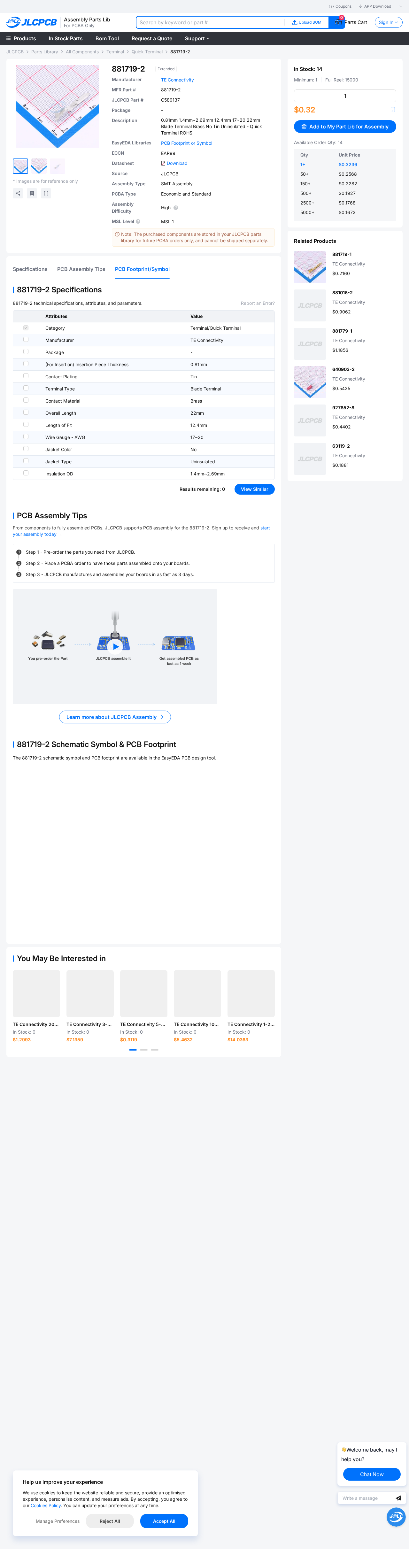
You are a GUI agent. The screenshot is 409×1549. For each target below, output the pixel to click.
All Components (82, 51)
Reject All (110, 1521)
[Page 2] (144, 1050)
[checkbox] (25, 327)
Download (177, 163)
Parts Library (44, 51)
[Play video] (115, 647)
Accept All (164, 1521)
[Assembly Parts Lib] (31, 22)
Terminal (115, 51)
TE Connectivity (177, 79)
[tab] (30, 269)
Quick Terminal (147, 51)
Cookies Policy (46, 1505)
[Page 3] (154, 1050)
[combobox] (210, 22)
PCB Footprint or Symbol (186, 143)
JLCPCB (15, 51)
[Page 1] (133, 1050)
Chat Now (372, 1474)
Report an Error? (258, 303)
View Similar (254, 489)
